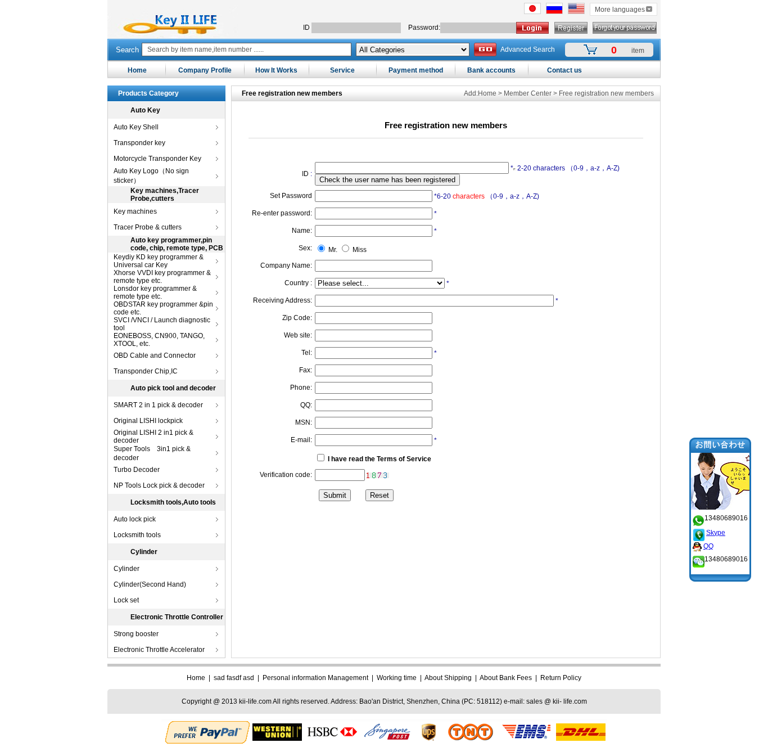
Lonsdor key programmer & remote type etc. (155, 292)
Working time (397, 678)
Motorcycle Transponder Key (157, 159)
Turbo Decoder (137, 470)
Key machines (135, 211)
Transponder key (139, 143)
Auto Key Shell (136, 127)
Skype (715, 533)
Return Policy (560, 678)
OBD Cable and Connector (155, 355)
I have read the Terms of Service (379, 459)
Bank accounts (491, 70)
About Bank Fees (506, 678)
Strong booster (136, 634)
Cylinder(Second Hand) (150, 584)
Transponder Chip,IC (146, 371)
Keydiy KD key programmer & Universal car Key (159, 261)
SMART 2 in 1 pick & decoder (158, 405)
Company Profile (205, 70)
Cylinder (126, 569)
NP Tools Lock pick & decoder (159, 485)
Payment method (415, 70)
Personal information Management (315, 678)
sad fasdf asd (234, 678)
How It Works (276, 70)
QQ (708, 546)
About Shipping (448, 678)
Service (342, 70)
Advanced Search (527, 49)
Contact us (564, 70)
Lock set (126, 600)
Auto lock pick (135, 519)
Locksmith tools (137, 535)
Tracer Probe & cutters (148, 227)
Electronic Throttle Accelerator (159, 650)
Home (137, 70)
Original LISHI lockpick (148, 421)
